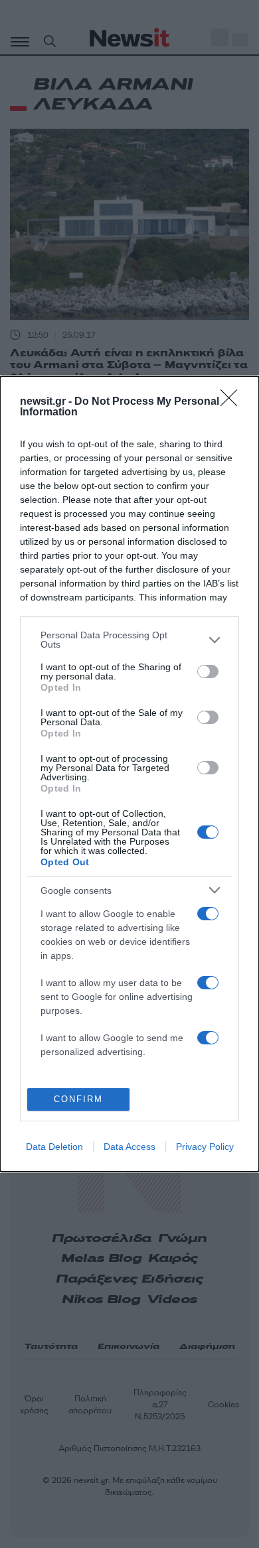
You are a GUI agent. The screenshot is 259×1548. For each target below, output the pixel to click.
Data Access (129, 1146)
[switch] (207, 671)
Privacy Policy (205, 1146)
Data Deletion (54, 1146)
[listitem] (129, 639)
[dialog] (129, 774)
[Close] (233, 402)
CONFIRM (78, 1099)
